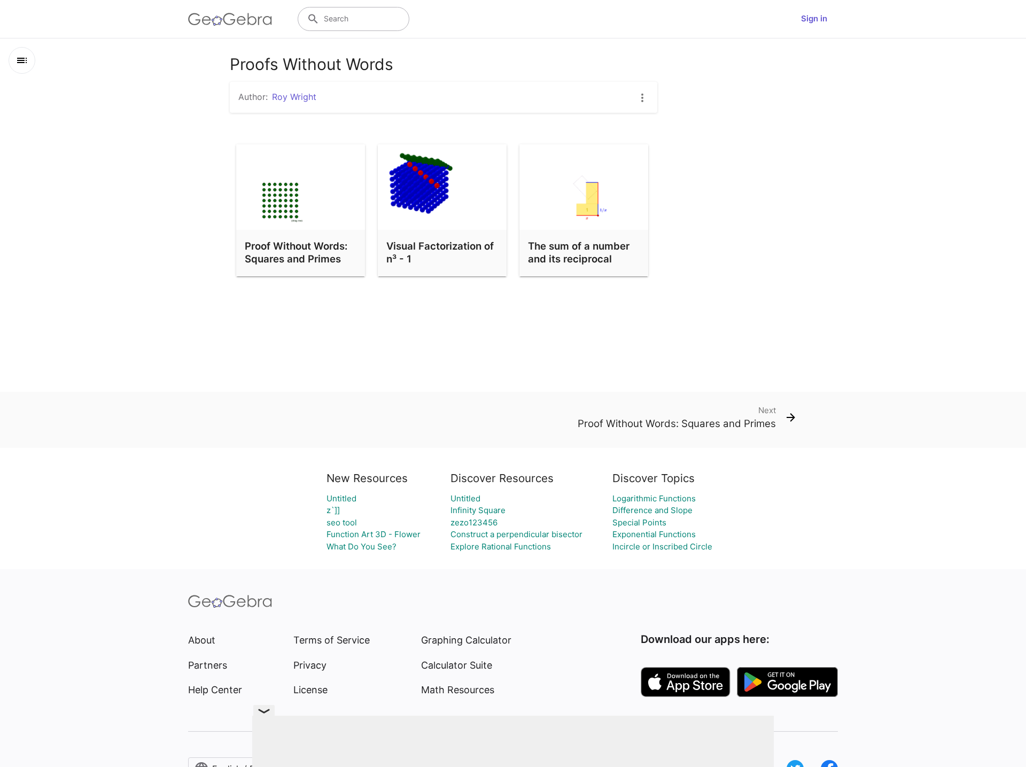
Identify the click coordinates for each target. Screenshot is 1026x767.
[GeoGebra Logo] (230, 19)
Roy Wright (294, 96)
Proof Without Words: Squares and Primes (296, 252)
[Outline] (22, 60)
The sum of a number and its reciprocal (578, 252)
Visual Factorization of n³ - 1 (440, 252)
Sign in (814, 18)
